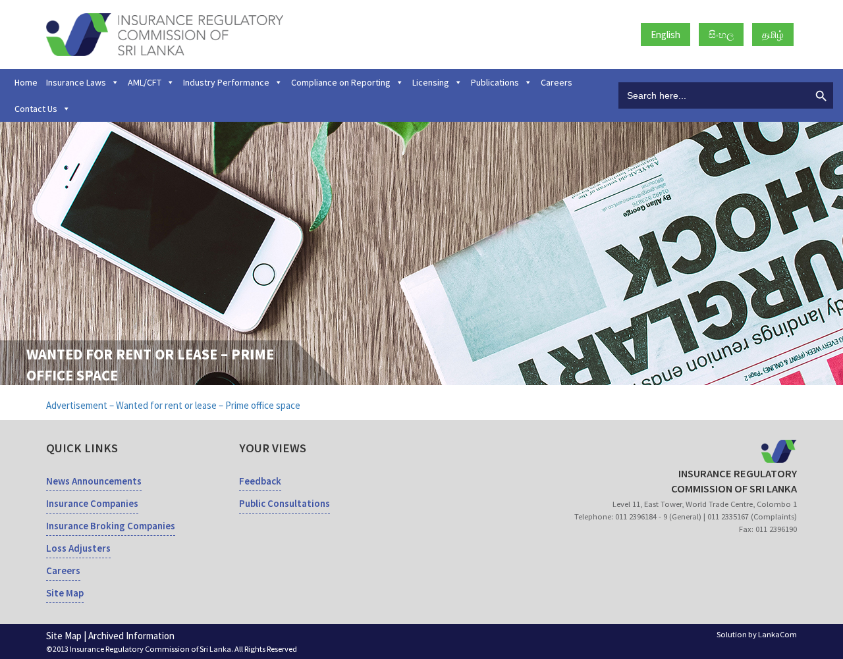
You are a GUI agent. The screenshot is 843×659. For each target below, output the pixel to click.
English (665, 34)
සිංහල (721, 34)
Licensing (430, 82)
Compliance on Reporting (341, 82)
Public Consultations (284, 503)
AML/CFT (144, 82)
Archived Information (131, 635)
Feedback (260, 481)
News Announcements (94, 481)
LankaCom (777, 634)
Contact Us (35, 109)
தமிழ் (773, 34)
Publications (495, 82)
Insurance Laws (76, 82)
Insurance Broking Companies (110, 525)
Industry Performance (226, 82)
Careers (556, 82)
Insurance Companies (92, 503)
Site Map (65, 593)
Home (26, 82)
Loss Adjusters (78, 548)
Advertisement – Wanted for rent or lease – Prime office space (173, 405)
